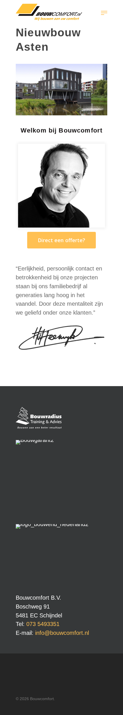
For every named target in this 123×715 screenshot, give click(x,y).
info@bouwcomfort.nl (62, 633)
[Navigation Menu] (104, 13)
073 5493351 (42, 624)
